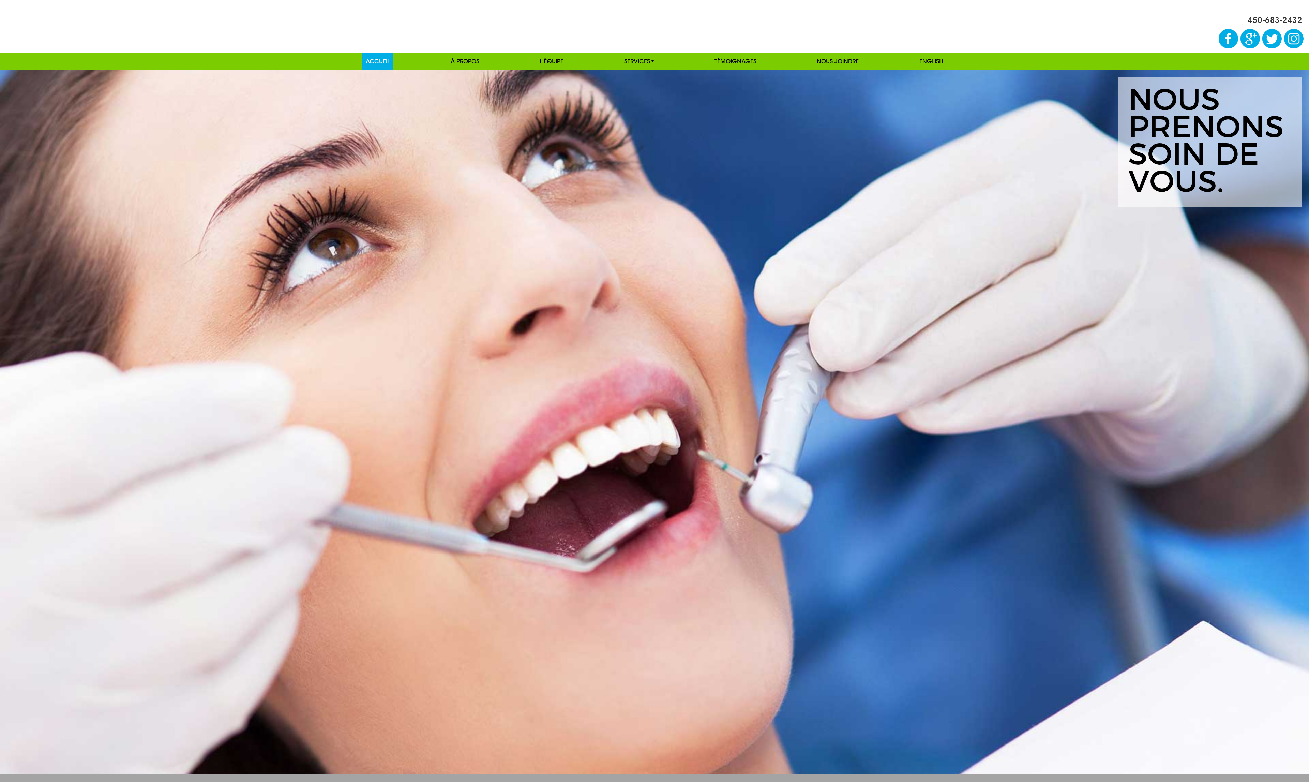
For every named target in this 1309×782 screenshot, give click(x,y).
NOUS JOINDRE (838, 61)
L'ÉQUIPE (551, 61)
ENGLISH (931, 61)
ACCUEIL (378, 61)
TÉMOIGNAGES (735, 61)
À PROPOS (465, 61)
